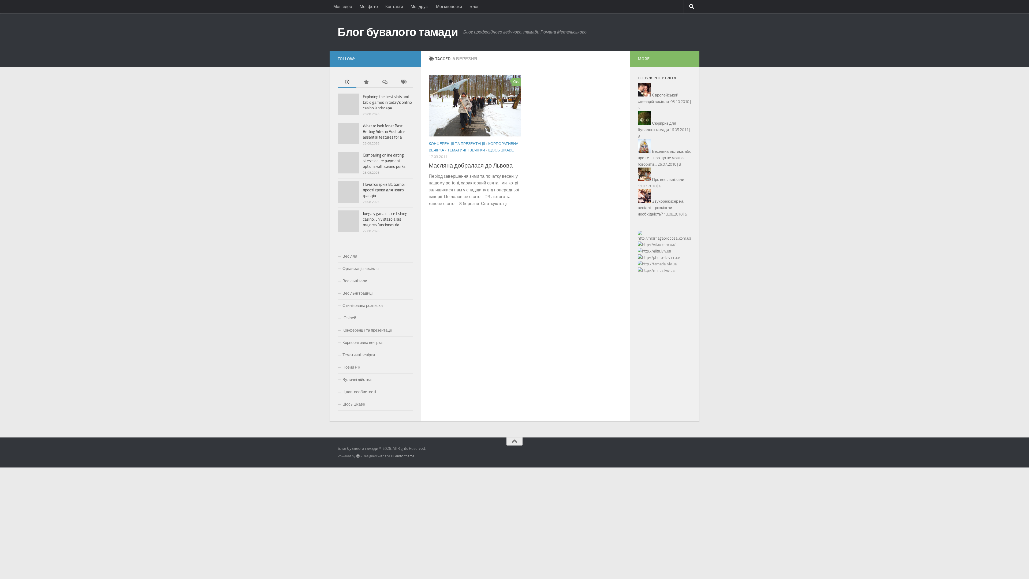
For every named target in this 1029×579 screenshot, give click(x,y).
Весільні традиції (358, 293)
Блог (474, 6)
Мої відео (342, 6)
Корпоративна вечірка (362, 342)
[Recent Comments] (384, 82)
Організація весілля (360, 268)
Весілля (349, 256)
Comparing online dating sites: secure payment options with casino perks (384, 161)
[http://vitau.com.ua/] (657, 244)
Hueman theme (402, 456)
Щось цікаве (501, 150)
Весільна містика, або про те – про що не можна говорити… (664, 158)
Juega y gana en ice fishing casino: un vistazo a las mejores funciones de (385, 219)
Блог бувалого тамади (398, 32)
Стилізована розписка (362, 305)
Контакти (394, 6)
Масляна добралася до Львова (471, 165)
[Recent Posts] (347, 82)
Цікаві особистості (359, 391)
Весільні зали (354, 281)
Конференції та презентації (457, 144)
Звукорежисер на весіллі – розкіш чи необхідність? (660, 208)
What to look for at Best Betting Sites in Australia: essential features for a (384, 132)
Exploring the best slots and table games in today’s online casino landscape (387, 102)
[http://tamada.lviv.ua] (657, 264)
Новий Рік (351, 367)
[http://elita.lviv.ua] (654, 251)
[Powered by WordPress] (358, 456)
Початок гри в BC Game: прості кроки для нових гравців (384, 190)
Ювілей (349, 318)
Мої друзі (419, 6)
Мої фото (369, 6)
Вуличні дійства (356, 379)
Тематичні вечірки (466, 150)
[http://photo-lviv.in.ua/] (659, 257)
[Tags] (403, 82)
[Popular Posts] (365, 82)
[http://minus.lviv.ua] (656, 270)
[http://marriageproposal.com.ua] (664, 238)
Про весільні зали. (668, 179)
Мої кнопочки (449, 6)
